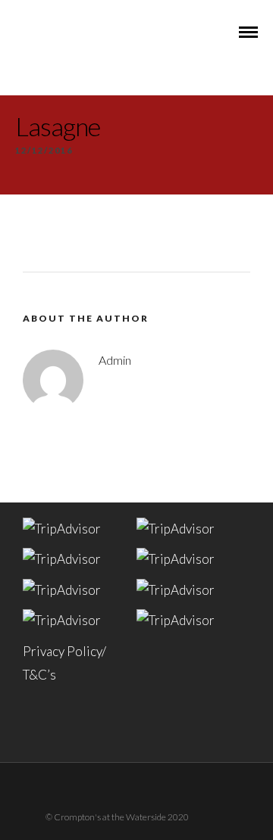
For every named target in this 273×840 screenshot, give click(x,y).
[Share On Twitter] (66, 773)
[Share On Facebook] (45, 773)
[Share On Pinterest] (87, 773)
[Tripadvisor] (156, 789)
